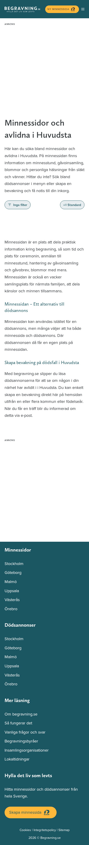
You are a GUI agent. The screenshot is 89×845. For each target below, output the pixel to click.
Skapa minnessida (25, 812)
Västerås (12, 599)
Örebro (11, 609)
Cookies (25, 830)
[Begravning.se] (24, 9)
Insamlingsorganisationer (27, 750)
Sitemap (64, 830)
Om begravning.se (21, 714)
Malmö (11, 581)
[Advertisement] (44, 71)
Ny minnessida (58, 9)
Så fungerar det (18, 723)
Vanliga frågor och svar (25, 732)
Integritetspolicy (45, 830)
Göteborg (13, 572)
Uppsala (12, 591)
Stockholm (14, 563)
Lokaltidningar (17, 759)
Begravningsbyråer (21, 741)
